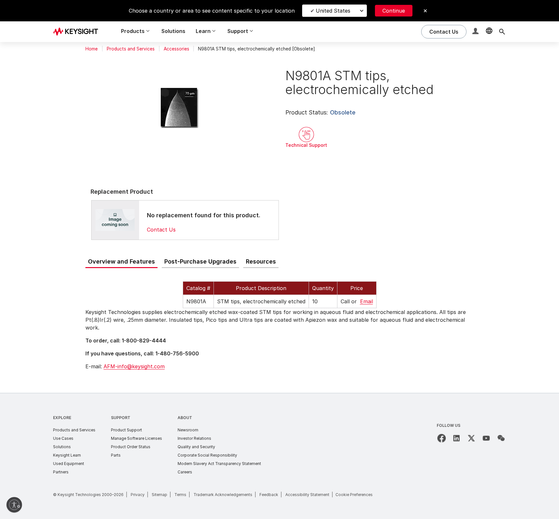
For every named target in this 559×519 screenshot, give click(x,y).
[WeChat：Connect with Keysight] (501, 438)
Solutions (173, 31)
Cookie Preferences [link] (354, 494)
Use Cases (63, 438)
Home (91, 48)
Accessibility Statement (307, 494)
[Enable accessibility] (14, 505)
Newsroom (188, 429)
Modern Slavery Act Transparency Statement (219, 463)
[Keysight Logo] (78, 31)
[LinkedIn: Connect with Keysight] (456, 438)
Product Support (126, 429)
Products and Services (131, 48)
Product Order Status (130, 446)
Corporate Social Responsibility (207, 455)
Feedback (268, 494)
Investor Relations (194, 438)
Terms (180, 494)
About (185, 417)
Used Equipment (68, 463)
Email (366, 301)
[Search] (502, 32)
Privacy (138, 494)
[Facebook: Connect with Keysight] (441, 438)
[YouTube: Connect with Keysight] (486, 438)
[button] (476, 31)
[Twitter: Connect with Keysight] (471, 438)
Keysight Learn (67, 455)
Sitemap (159, 494)
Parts (116, 455)
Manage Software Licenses (136, 438)
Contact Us (161, 229)
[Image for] (115, 219)
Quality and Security (196, 446)
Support (120, 417)
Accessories (176, 48)
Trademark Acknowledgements (222, 494)
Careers (185, 472)
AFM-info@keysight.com (134, 366)
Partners (61, 472)
